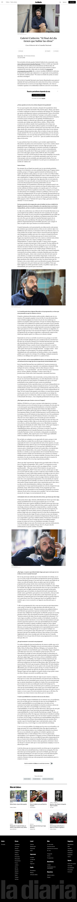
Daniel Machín (32, 807)
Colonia (32, 844)
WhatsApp (70, 850)
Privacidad (70, 869)
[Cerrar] (57, 91)
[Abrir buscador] (60, 2)
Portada (3, 844)
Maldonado (33, 846)
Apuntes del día (51, 846)
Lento (31, 861)
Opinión (16, 871)
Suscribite (72, 2)
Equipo (48, 877)
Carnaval (17, 846)
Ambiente (17, 844)
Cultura (7, 2)
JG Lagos (52, 807)
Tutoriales (70, 865)
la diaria (32, 857)
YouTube (70, 848)
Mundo (16, 869)
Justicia (16, 865)
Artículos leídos (33, 874)
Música (32, 872)
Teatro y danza (14, 2)
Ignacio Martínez (13, 829)
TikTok (69, 856)
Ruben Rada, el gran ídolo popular (18, 804)
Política (16, 873)
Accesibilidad (71, 867)
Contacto (70, 871)
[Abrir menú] (2, 2)
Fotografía (49, 853)
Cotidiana (17, 850)
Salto (31, 850)
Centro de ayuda (72, 863)
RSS (69, 846)
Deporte (17, 854)
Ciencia (16, 848)
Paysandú (32, 848)
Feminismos (17, 860)
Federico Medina (13, 807)
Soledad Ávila (32, 829)
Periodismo (33, 870)
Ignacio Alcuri (20, 55)
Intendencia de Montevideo (48, 778)
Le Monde (32, 859)
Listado (49, 865)
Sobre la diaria (50, 875)
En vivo (49, 850)
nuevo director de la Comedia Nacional (28, 64)
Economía (17, 856)
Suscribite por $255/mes (38, 95)
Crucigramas (50, 858)
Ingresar (64, 2)
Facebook (70, 854)
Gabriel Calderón (27, 778)
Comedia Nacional (36, 778)
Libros (16, 867)
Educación (17, 858)
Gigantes (32, 863)
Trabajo (16, 877)
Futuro (16, 863)
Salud (16, 875)
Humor (48, 856)
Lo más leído (50, 844)
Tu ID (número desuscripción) (51, 867)
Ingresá (43, 98)
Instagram (70, 852)
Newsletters (70, 844)
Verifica (16, 879)
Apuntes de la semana (52, 848)
